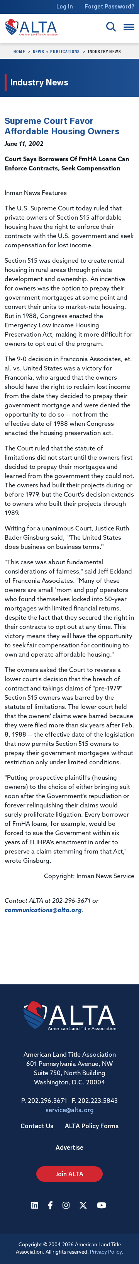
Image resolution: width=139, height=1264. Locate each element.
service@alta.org (70, 1110)
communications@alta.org (43, 910)
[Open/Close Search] (111, 27)
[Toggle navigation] (129, 27)
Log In (64, 6)
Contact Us (36, 1126)
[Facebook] (51, 1206)
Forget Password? (109, 6)
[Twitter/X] (84, 1206)
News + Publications (56, 51)
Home (19, 51)
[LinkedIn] (35, 1206)
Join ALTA (69, 1174)
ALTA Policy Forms (92, 1126)
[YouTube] (102, 1206)
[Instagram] (67, 1206)
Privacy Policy (106, 1252)
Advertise (69, 1147)
